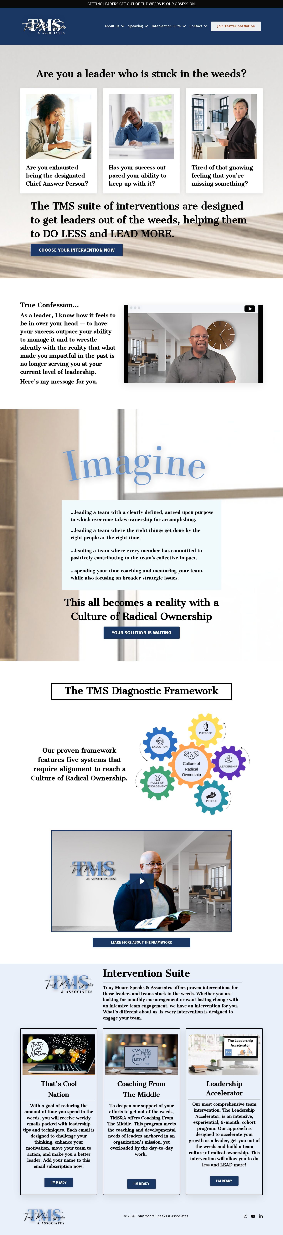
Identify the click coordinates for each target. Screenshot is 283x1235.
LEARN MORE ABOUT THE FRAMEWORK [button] (141, 942)
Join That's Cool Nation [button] (236, 26)
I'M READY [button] (59, 1182)
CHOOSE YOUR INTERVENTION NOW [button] (77, 250)
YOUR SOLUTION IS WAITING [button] (142, 632)
